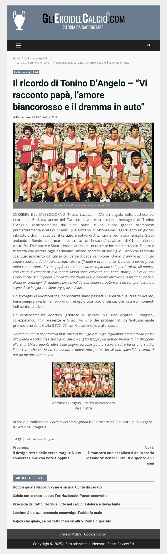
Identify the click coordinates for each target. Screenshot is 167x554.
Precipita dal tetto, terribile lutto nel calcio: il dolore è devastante (66, 504)
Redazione (23, 117)
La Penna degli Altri (26, 72)
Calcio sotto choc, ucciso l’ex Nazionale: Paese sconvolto (60, 496)
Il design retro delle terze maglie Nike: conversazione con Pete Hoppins (47, 452)
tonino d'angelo (43, 439)
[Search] (148, 45)
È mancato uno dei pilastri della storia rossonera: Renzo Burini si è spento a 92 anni (120, 455)
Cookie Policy (95, 534)
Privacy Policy (70, 534)
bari (27, 439)
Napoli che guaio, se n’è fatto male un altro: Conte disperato (62, 521)
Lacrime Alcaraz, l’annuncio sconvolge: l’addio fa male (57, 513)
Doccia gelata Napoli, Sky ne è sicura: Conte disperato (57, 487)
